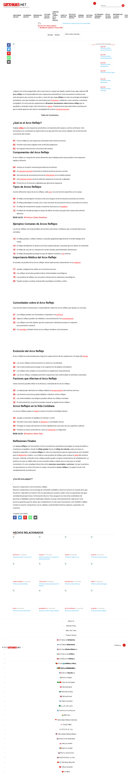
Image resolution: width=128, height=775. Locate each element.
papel (36, 411)
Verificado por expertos (70, 23)
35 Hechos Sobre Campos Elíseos (49, 610)
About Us (71, 621)
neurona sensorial (26, 171)
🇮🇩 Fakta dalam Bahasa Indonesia (66, 720)
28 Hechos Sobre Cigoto (108, 72)
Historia (89, 16)
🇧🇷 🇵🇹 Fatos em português (66, 682)
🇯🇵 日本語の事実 (65, 725)
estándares (75, 496)
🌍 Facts (66, 663)
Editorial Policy (71, 626)
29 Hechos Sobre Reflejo (20, 584)
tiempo (85, 356)
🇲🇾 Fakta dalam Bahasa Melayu (66, 734)
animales (23, 329)
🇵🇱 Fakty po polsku (66, 743)
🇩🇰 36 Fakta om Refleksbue (66, 640)
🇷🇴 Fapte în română (66, 748)
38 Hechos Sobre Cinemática (21, 610)
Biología (54, 35)
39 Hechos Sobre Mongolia (99, 584)
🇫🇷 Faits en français (65, 673)
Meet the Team (71, 630)
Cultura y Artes (47, 16)
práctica (60, 315)
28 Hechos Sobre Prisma (72, 584)
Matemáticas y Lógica (117, 16)
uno (50, 192)
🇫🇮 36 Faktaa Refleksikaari (66, 645)
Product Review (71, 635)
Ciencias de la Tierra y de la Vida (55, 16)
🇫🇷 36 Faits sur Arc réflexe (66, 649)
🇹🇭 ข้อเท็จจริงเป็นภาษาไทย (66, 757)
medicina (77, 262)
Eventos (64, 16)
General (81, 16)
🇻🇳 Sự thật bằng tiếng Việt (66, 762)
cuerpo (49, 106)
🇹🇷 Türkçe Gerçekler (66, 767)
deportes (44, 422)
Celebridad (27, 16)
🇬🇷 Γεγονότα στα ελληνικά (66, 710)
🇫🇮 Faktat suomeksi (66, 701)
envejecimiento (57, 390)
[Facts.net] (15, 4)
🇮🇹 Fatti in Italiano (66, 677)
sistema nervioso (62, 109)
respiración (51, 430)
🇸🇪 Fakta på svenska (66, 692)
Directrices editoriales (83, 23)
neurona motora (26, 179)
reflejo (21, 128)
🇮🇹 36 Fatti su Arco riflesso (66, 654)
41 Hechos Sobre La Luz (72, 557)
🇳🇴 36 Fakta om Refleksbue (66, 659)
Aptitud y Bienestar (72, 16)
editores (47, 499)
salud (76, 455)
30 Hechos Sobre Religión (98, 610)
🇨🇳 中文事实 (66, 772)
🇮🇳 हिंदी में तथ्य (66, 715)
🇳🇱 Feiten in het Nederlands (66, 739)
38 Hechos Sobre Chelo (72, 610)
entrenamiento (67, 319)
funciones (55, 100)
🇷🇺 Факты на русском (66, 753)
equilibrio (64, 207)
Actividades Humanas (99, 16)
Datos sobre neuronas (72, 34)
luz (63, 254)
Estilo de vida (108, 16)
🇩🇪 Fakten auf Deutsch (66, 668)
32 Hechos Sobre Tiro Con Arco (22, 557)
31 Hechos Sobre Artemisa (99, 557)
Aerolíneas (17, 16)
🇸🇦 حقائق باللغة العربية (66, 706)
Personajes (37, 16)
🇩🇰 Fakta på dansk (66, 687)
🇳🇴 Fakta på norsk (66, 696)
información (50, 175)
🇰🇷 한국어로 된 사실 (66, 729)
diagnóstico (22, 455)
